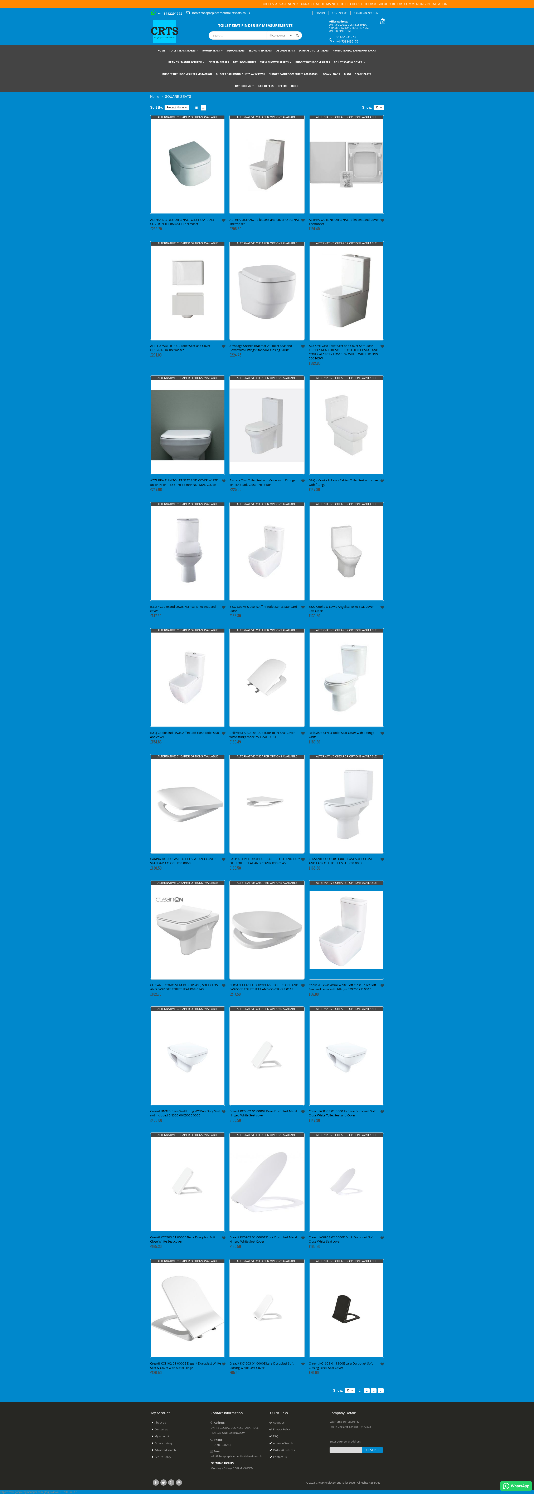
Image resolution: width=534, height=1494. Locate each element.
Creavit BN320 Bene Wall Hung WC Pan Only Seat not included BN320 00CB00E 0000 (185, 1113)
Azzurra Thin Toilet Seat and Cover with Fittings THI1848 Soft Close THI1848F (262, 482)
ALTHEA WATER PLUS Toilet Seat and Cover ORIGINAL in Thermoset (180, 348)
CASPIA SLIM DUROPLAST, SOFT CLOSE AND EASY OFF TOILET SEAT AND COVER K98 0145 (264, 861)
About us (160, 1422)
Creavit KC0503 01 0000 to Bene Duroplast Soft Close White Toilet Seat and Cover (342, 1113)
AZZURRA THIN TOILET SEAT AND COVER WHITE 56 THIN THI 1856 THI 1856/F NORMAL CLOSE (184, 482)
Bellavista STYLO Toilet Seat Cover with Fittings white (341, 735)
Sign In (320, 13)
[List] (203, 107)
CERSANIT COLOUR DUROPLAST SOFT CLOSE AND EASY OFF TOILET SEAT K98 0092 (341, 861)
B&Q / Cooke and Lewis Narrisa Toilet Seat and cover (183, 608)
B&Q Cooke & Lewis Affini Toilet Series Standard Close (263, 608)
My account (162, 1436)
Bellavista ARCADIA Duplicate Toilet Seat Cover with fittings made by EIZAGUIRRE (262, 735)
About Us (279, 1422)
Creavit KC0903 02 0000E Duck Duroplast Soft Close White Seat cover (341, 1239)
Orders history (164, 1443)
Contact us (161, 1429)
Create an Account (367, 13)
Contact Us (339, 13)
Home (154, 96)
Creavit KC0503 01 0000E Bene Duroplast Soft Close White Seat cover (182, 1239)
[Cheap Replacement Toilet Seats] (168, 31)
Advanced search (165, 1450)
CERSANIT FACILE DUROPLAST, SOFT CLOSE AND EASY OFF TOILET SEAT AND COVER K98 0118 (263, 987)
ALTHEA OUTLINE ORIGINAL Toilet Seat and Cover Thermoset (344, 221)
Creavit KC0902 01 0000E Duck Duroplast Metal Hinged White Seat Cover (263, 1239)
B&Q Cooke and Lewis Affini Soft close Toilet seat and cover (184, 735)
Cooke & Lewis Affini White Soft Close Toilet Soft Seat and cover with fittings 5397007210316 (342, 987)
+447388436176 (347, 41)
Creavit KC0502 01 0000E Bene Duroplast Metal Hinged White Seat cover (263, 1113)
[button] (224, 220)
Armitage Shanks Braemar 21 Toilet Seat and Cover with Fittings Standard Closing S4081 (260, 348)
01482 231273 (346, 37)
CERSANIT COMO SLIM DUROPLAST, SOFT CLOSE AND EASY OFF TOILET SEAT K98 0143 (184, 987)
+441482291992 (170, 13)
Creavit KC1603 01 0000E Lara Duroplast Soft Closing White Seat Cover (261, 1365)
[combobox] (255, 35)
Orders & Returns (284, 1450)
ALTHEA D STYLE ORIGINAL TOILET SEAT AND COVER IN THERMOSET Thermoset (182, 221)
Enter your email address (345, 1441)
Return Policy (163, 1457)
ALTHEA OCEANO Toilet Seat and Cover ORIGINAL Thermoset (264, 221)
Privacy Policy (281, 1429)
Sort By (156, 107)
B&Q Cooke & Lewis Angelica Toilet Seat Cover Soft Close (341, 608)
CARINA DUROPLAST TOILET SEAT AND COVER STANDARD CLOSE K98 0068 (182, 861)
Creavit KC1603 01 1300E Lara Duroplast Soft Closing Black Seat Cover (341, 1365)
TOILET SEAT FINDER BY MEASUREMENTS (255, 25)
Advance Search (283, 1443)
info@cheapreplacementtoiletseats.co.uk (221, 13)
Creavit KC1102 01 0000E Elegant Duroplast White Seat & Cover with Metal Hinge (185, 1365)
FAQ (275, 1436)
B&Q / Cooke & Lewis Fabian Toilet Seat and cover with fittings (344, 482)
